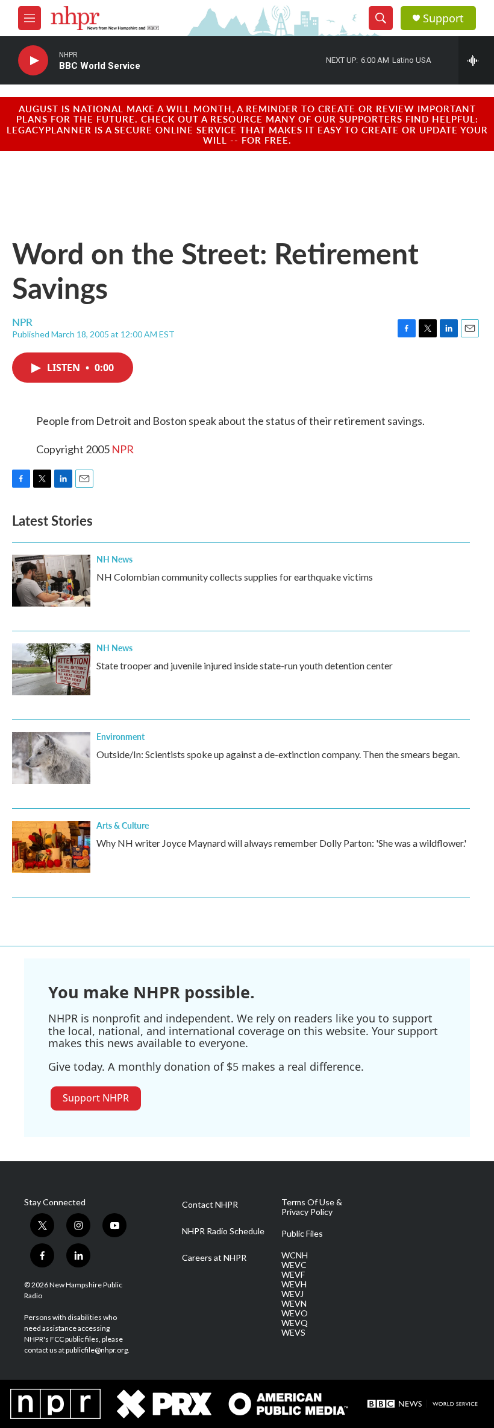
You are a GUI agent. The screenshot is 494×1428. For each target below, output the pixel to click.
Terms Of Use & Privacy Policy (311, 1207)
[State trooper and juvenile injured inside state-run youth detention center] (51, 669)
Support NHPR (96, 1097)
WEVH (294, 1284)
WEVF (293, 1275)
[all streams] (476, 60)
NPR (122, 449)
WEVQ (294, 1323)
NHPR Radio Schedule (223, 1231)
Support (443, 18)
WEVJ (292, 1294)
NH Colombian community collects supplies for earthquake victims (234, 576)
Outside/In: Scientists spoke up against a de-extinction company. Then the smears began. (278, 754)
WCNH (294, 1255)
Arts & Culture (122, 825)
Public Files (302, 1233)
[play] (33, 61)
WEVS (293, 1332)
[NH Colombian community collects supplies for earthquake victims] (51, 581)
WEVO (294, 1313)
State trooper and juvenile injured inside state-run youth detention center (244, 665)
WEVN (294, 1303)
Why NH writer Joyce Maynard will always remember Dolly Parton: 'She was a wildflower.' (281, 843)
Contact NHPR (210, 1205)
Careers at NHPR (214, 1258)
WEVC (294, 1265)
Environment (120, 736)
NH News (114, 559)
